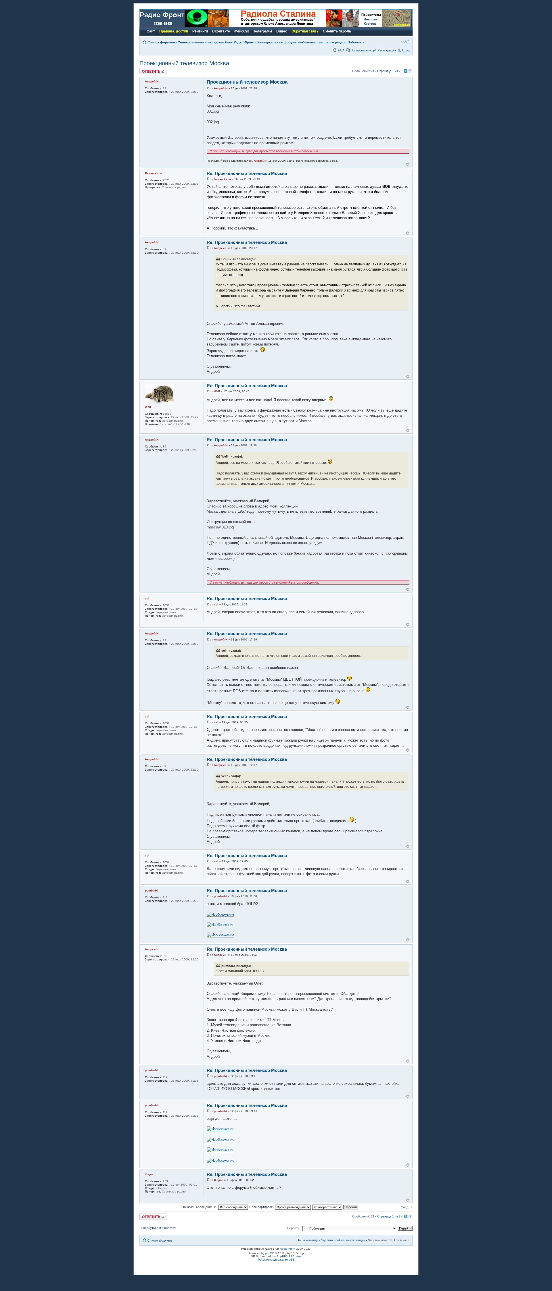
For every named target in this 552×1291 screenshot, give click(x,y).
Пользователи (360, 50)
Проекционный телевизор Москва (184, 63)
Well (217, 391)
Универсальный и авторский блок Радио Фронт (216, 42)
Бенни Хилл (222, 179)
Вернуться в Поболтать (160, 1228)
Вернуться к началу (407, 164)
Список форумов (161, 42)
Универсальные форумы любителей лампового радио (301, 42)
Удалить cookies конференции (343, 1240)
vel (216, 604)
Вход (405, 50)
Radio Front (287, 1248)
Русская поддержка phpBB (276, 1259)
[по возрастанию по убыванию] (335, 1207)
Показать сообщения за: (200, 1207)
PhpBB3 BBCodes (289, 1256)
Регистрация (386, 50)
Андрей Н (220, 88)
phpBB (269, 1253)
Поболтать (356, 42)
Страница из (388, 71)
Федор (218, 1180)
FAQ (341, 50)
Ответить (146, 69)
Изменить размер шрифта (405, 41)
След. (405, 1207)
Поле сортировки (262, 1207)
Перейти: (293, 1228)
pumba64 (220, 896)
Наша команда (307, 1240)
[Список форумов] (174, 25)
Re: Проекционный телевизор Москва (247, 173)
